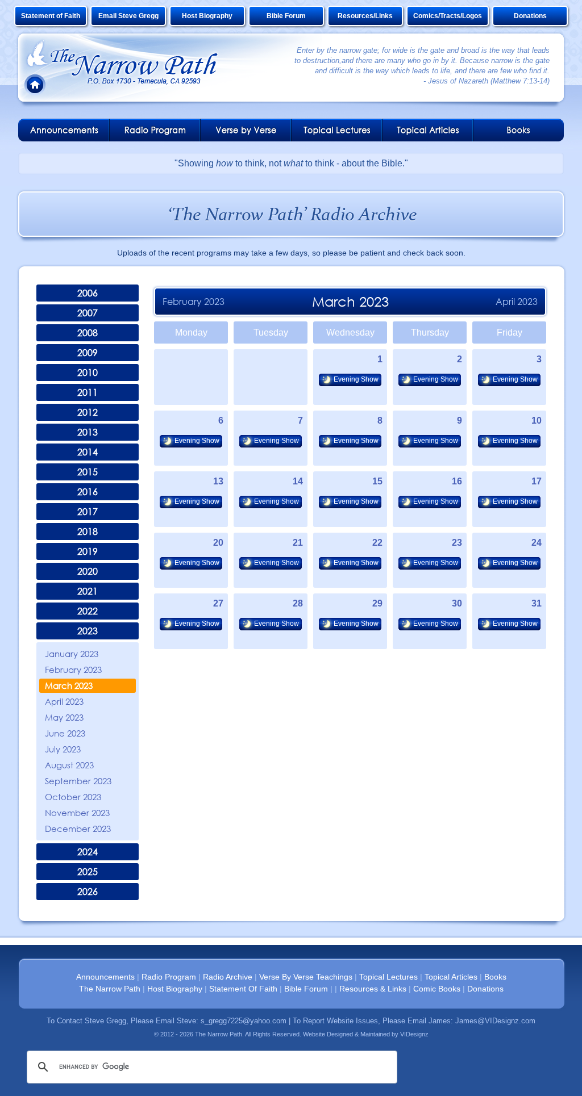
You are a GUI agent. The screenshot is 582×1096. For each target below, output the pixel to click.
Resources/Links (365, 16)
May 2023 (64, 717)
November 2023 (77, 813)
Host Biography (207, 16)
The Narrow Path (109, 988)
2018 (87, 531)
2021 (87, 591)
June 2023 (65, 733)
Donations (530, 16)
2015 (87, 472)
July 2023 (63, 749)
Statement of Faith (50, 16)
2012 (87, 412)
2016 (87, 491)
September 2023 (78, 781)
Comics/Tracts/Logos (447, 16)
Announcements (105, 976)
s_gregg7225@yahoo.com (243, 1020)
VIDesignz (414, 1034)
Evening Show (356, 379)
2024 (87, 851)
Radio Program (169, 976)
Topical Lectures (388, 976)
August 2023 (69, 765)
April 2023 (64, 701)
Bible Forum (286, 16)
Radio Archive (227, 976)
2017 (87, 511)
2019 (87, 551)
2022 (87, 611)
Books (495, 976)
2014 (87, 452)
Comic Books (436, 988)
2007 (87, 313)
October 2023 (73, 797)
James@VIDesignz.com (495, 1020)
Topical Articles (451, 976)
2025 (87, 871)
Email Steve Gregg (128, 16)
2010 (87, 372)
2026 (87, 891)
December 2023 (78, 828)
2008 (87, 332)
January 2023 (71, 654)
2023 (87, 631)
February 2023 (73, 669)
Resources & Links (372, 988)
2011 (87, 392)
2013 (87, 432)
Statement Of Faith (243, 988)
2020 (87, 571)
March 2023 (69, 685)
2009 (87, 352)
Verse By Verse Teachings (305, 976)
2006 (87, 293)
